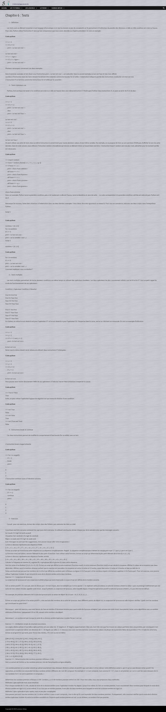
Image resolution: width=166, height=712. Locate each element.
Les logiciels (30, 8)
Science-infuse (57, 8)
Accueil (4, 8)
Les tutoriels (15, 8)
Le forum (43, 8)
